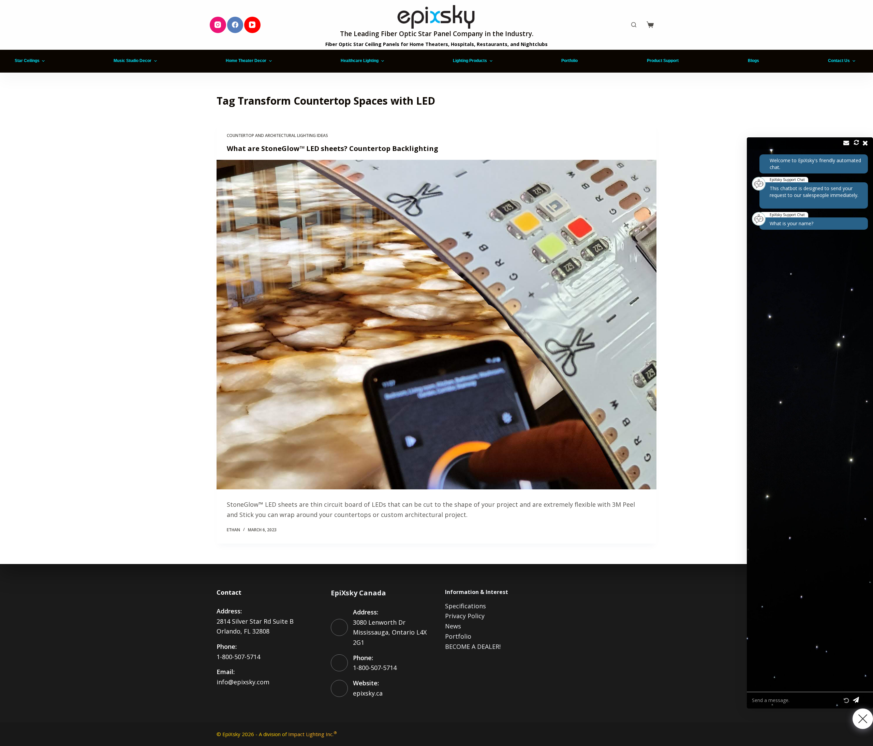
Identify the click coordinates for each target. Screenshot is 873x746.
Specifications (465, 606)
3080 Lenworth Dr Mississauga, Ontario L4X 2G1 (390, 632)
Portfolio (458, 636)
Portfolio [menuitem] (569, 60)
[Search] (633, 24)
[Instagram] (218, 25)
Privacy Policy (465, 616)
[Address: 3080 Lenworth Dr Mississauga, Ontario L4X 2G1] (339, 627)
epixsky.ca (368, 693)
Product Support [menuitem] (663, 60)
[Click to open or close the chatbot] (863, 719)
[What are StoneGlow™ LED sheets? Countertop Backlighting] (436, 325)
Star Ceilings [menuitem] (27, 60)
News (453, 626)
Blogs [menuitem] (753, 60)
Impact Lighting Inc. (312, 734)
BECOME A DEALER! (473, 646)
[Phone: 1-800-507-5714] (339, 662)
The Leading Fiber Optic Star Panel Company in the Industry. (436, 33)
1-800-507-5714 (238, 657)
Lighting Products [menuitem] (470, 60)
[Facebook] (235, 25)
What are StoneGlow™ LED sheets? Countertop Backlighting (332, 148)
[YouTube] (252, 25)
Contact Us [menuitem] (839, 60)
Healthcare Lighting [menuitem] (360, 60)
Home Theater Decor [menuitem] (246, 60)
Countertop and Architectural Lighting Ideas (277, 135)
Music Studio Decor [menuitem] (132, 60)
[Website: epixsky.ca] (339, 688)
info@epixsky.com (243, 682)
